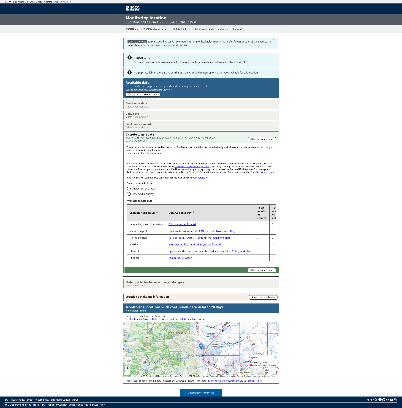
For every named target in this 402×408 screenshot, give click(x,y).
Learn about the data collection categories (149, 89)
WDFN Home (132, 29)
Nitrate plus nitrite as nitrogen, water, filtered (194, 244)
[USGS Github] (384, 400)
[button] (201, 346)
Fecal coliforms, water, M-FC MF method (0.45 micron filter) (201, 231)
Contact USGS (70, 399)
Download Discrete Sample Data (191, 166)
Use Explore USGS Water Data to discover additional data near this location (166, 318)
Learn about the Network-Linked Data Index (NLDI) (235, 380)
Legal (30, 399)
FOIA (102, 404)
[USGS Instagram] (395, 400)
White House (76, 404)
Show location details (263, 297)
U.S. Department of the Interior (22, 404)
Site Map (56, 399)
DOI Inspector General (54, 404)
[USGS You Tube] (391, 400)
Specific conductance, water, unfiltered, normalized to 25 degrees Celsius (210, 251)
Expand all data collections (142, 94)
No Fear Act (91, 404)
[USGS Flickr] (387, 400)
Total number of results (262, 213)
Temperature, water (180, 258)
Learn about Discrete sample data (145, 153)
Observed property (143, 194)
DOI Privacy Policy (15, 399)
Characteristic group (143, 188)
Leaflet (136, 376)
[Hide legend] (275, 357)
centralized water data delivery (159, 45)
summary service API (198, 177)
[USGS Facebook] (380, 400)
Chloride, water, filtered (182, 224)
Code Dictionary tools (262, 172)
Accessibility (42, 399)
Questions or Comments (201, 392)
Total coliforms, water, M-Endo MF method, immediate (199, 237)
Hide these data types (262, 139)
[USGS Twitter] (376, 400)
